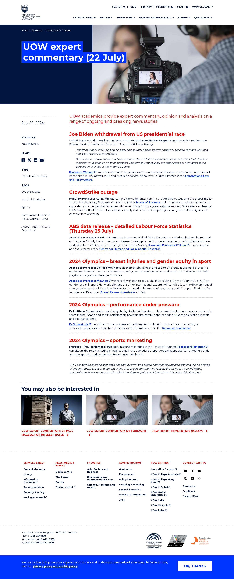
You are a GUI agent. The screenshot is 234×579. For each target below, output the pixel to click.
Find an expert (64, 487)
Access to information (132, 494)
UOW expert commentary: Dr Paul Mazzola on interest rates (47, 432)
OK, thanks (195, 566)
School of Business (147, 202)
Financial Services (130, 489)
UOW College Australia (165, 474)
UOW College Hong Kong (162, 481)
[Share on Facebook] (23, 160)
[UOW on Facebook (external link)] (186, 471)
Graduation (126, 469)
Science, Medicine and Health (101, 486)
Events (59, 482)
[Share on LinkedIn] (35, 160)
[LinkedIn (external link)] (192, 478)
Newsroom (37, 30)
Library (146, 6)
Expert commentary (34, 176)
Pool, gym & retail (34, 497)
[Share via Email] (42, 160)
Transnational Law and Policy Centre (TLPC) (35, 217)
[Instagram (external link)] (186, 478)
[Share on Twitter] (29, 160)
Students (163, 6)
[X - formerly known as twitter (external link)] (192, 471)
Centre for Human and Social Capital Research (129, 249)
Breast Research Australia (117, 292)
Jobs (122, 499)
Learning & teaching (131, 484)
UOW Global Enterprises (158, 493)
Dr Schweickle (78, 324)
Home (24, 30)
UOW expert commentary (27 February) (116, 430)
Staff (181, 6)
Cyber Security (30, 191)
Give (133, 6)
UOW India (157, 500)
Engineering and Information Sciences (100, 478)
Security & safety (34, 492)
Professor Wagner (81, 172)
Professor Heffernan (191, 346)
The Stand (61, 477)
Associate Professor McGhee (88, 280)
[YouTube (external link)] (199, 471)
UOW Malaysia (159, 505)
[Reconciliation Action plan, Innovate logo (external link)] (154, 540)
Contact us (189, 486)
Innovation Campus (162, 469)
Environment (127, 474)
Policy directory (128, 479)
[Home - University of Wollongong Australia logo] (30, 12)
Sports (25, 207)
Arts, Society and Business (97, 470)
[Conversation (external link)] (199, 478)
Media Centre (53, 30)
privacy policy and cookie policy (55, 566)
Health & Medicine (33, 199)
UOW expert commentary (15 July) (178, 431)
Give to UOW (190, 496)
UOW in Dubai (159, 487)
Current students (34, 469)
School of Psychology (176, 328)
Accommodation (34, 487)
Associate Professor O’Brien (167, 245)
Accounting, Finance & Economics (35, 228)
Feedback (189, 491)
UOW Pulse (158, 510)
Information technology (31, 481)
